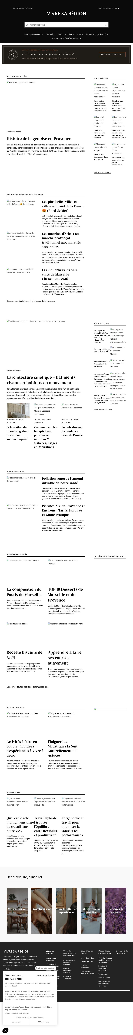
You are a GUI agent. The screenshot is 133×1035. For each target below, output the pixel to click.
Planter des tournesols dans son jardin (101, 156)
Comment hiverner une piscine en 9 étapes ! (99, 134)
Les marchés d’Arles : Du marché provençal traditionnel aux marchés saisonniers (61, 240)
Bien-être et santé (42, 909)
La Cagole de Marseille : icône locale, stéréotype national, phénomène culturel (102, 336)
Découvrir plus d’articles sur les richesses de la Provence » (31, 301)
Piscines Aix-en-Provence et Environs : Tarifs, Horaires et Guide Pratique (63, 510)
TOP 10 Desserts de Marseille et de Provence (102, 363)
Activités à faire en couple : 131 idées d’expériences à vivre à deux (25, 748)
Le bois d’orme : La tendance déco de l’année (72, 431)
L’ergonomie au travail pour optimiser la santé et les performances (73, 826)
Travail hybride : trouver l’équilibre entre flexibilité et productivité (46, 826)
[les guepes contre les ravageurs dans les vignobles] (95, 677)
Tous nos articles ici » (103, 409)
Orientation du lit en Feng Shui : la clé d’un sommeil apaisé (18, 433)
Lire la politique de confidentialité (17, 1013)
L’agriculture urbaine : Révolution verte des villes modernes (118, 106)
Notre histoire (18, 8)
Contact (30, 8)
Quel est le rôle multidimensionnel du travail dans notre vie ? (21, 824)
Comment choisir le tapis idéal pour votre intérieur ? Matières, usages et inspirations (46, 437)
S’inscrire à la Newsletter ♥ (108, 8)
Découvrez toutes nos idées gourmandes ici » (27, 687)
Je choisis (16, 1022)
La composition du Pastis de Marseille (102, 350)
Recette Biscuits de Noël (24, 655)
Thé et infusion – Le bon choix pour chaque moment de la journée (102, 399)
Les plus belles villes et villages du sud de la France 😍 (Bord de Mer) (63, 206)
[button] (5, 1030)
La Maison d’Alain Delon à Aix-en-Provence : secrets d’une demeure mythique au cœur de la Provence (102, 380)
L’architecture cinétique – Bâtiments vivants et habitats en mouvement (41, 380)
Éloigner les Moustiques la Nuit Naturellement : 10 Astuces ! (63, 748)
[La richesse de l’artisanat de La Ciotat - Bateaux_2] (95, 620)
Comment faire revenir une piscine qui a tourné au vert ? (119, 134)
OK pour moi (43, 1022)
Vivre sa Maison (32, 35)
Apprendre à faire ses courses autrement (65, 657)
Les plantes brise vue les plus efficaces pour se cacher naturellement (100, 106)
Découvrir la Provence (116, 910)
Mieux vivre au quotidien (91, 910)
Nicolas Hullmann (14, 132)
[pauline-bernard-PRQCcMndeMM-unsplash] (95, 680)
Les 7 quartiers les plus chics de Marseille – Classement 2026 (59, 274)
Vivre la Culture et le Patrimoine (63, 35)
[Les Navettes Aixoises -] (95, 668)
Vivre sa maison (17, 909)
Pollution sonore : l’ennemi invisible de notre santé (62, 480)
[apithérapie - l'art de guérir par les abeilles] (95, 683)
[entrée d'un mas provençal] (95, 626)
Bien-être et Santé (96, 35)
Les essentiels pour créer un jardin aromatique (118, 161)
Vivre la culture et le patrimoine (66, 910)
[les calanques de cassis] (95, 566)
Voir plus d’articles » (102, 173)
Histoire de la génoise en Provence (39, 138)
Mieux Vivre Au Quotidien (65, 39)
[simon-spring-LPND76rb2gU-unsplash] (95, 575)
